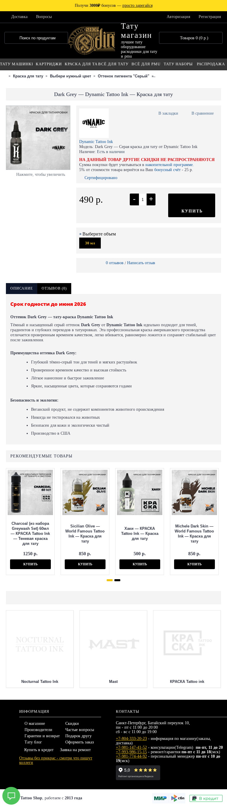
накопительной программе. (169, 165)
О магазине (35, 723)
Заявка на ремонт (75, 750)
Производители (38, 730)
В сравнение (203, 113)
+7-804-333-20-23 (131, 738)
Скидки (72, 723)
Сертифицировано (101, 178)
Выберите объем (99, 233)
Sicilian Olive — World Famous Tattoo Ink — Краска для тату (85, 533)
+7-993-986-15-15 (131, 752)
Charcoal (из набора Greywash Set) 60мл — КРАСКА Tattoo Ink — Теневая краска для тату (30, 533)
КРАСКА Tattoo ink (187, 681)
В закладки (168, 113)
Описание (21, 288)
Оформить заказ (79, 742)
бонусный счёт (167, 170)
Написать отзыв (141, 263)
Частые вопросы (79, 730)
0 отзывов (115, 263)
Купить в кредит (38, 750)
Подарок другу (78, 736)
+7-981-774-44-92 (131, 756)
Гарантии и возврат (42, 736)
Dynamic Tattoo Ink (96, 141)
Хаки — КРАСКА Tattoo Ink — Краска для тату (139, 533)
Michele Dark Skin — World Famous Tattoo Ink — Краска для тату (194, 533)
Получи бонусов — (114, 5)
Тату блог (33, 742)
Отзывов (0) (54, 288)
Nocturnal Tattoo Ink (39, 681)
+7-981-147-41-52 (131, 747)
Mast (113, 681)
